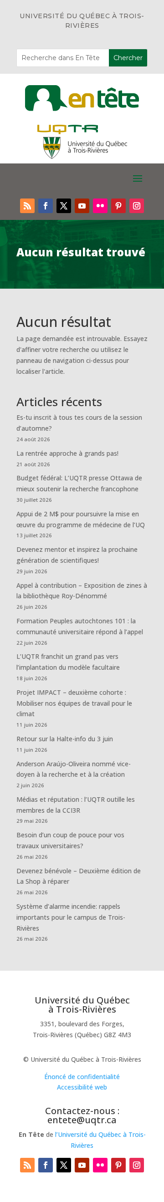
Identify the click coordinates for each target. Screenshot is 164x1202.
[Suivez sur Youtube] (82, 206)
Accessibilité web (82, 1087)
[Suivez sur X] (63, 206)
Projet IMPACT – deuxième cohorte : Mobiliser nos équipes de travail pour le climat (74, 703)
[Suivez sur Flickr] (100, 206)
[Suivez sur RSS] (27, 206)
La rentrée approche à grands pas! (67, 453)
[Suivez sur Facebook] (45, 206)
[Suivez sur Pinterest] (118, 206)
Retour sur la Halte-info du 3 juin (64, 738)
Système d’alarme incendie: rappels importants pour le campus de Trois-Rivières (70, 917)
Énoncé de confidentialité (82, 1076)
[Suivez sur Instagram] (136, 206)
